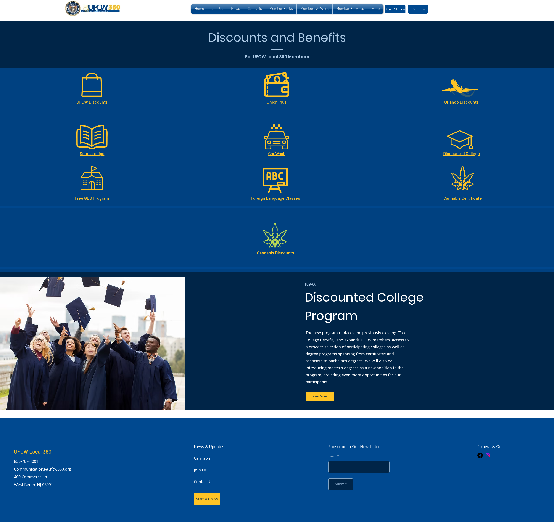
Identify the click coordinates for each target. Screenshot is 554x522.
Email (332, 456)
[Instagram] (487, 455)
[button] (281, 9)
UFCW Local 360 (33, 451)
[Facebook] (480, 455)
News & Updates (209, 446)
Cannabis (202, 458)
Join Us (200, 469)
